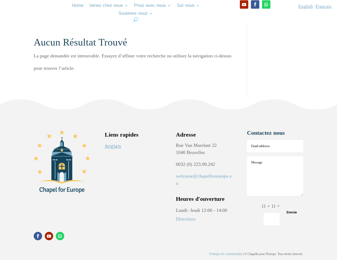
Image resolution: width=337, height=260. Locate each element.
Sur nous (186, 6)
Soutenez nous (133, 14)
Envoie (291, 212)
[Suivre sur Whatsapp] (266, 4)
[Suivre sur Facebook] (255, 4)
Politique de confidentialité (225, 254)
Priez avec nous (150, 6)
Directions (186, 219)
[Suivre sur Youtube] (244, 4)
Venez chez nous (106, 6)
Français (323, 6)
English (305, 6)
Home (77, 6)
